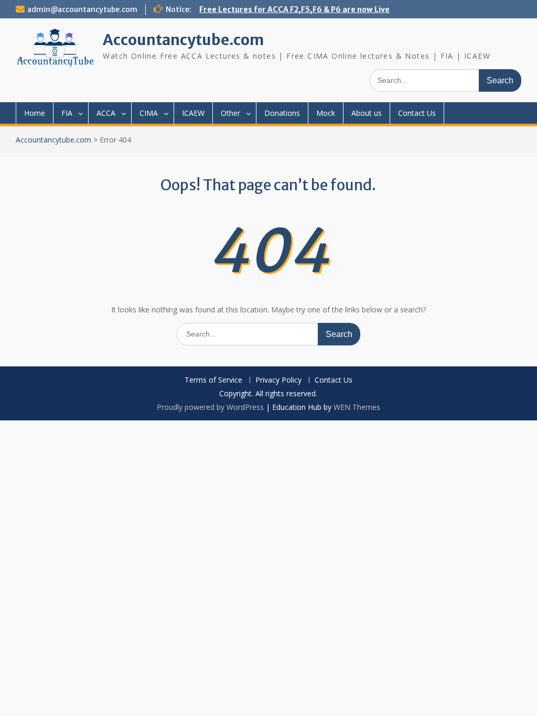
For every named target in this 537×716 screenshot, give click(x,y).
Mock (325, 113)
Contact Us (417, 113)
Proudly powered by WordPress (210, 407)
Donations (282, 113)
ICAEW (193, 113)
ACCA (105, 113)
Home (34, 113)
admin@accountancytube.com (82, 9)
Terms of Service (213, 380)
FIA (66, 113)
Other (230, 113)
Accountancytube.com (183, 39)
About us (366, 113)
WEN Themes (357, 407)
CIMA (148, 113)
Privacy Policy (278, 380)
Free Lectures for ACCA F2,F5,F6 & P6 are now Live (294, 9)
